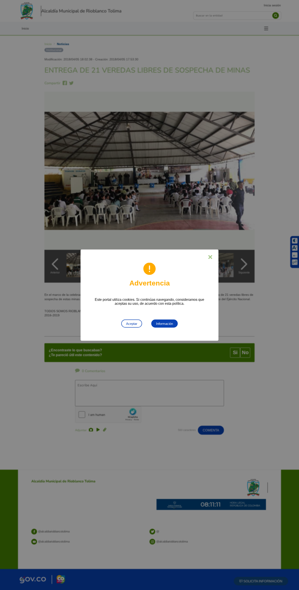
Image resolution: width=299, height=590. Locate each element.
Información (164, 323)
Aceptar (131, 323)
